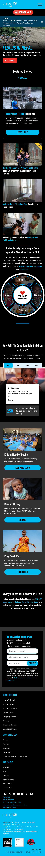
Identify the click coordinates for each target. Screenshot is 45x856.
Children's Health (8, 704)
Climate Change (8, 712)
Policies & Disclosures (14, 852)
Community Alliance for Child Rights (15, 756)
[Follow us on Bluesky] (31, 794)
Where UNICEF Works (10, 729)
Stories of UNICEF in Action (12, 802)
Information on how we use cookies (15, 805)
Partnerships (7, 752)
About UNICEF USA (10, 734)
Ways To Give (7, 788)
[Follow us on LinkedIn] (14, 794)
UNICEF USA (10, 4)
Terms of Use (30, 852)
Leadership (6, 748)
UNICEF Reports (8, 800)
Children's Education (9, 700)
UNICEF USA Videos (9, 807)
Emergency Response (10, 717)
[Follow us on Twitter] (9, 794)
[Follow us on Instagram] (22, 794)
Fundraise (6, 775)
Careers (5, 740)
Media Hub (6, 797)
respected (24, 269)
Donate (10, 400)
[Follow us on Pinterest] (27, 794)
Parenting (6, 721)
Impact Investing (8, 780)
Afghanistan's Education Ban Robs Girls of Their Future (20, 22)
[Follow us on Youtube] (18, 794)
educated (29, 266)
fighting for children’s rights (26, 602)
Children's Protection (10, 708)
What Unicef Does (10, 695)
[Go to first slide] (42, 21)
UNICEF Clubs (7, 784)
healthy (22, 266)
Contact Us (6, 822)
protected (38, 266)
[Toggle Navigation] (40, 4)
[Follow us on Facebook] (5, 794)
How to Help (8, 762)
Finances (6, 744)
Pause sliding (6, 25)
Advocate (6, 767)
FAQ (39, 852)
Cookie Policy (36, 849)
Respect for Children (9, 725)
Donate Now (25, 12)
